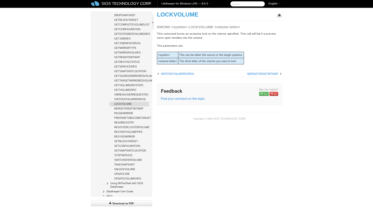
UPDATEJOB (121, 173)
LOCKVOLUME (123, 103)
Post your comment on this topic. (183, 98)
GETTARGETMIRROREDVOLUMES (131, 80)
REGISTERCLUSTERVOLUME (131, 127)
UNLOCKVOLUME (124, 169)
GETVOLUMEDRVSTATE (128, 85)
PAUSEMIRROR (123, 113)
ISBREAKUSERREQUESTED (131, 94)
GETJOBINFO (122, 38)
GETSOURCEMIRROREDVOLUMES (131, 75)
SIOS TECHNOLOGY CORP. (126, 3)
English (273, 3)
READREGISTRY (124, 122)
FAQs (109, 196)
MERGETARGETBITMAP (128, 108)
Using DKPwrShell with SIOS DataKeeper (126, 185)
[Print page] (279, 15)
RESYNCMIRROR (124, 136)
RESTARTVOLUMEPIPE (128, 131)
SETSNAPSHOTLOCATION (130, 150)
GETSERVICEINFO (125, 66)
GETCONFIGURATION (127, 29)
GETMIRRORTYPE (125, 47)
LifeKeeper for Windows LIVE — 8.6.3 (185, 3)
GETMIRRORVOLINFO (127, 52)
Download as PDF (123, 203)
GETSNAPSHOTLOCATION (130, 71)
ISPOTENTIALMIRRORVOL (130, 99)
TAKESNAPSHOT (124, 164)
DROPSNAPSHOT (124, 15)
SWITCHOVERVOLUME (128, 159)
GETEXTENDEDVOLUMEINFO (131, 33)
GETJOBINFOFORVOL (127, 43)
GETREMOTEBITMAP (127, 57)
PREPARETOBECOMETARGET (131, 117)
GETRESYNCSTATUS (127, 61)
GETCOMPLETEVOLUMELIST (131, 24)
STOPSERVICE (123, 155)
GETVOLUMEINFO (125, 89)
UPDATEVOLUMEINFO (127, 178)
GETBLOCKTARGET (126, 19)
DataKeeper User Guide (119, 191)
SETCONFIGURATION (127, 145)
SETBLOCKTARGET (126, 141)
